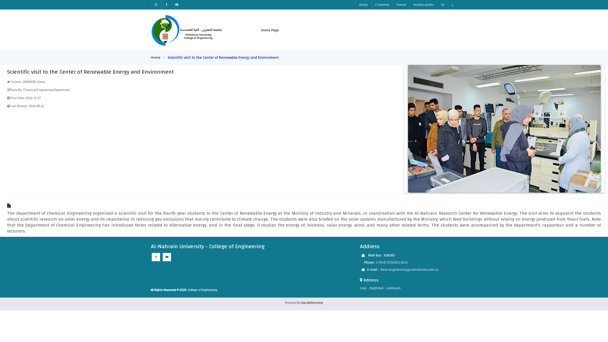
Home (156, 57)
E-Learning (382, 5)
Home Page (270, 30)
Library (363, 5)
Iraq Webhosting (312, 303)
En (442, 5)
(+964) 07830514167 (392, 262)
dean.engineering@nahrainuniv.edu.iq (409, 269)
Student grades (423, 5)
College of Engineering (202, 290)
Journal (401, 5)
